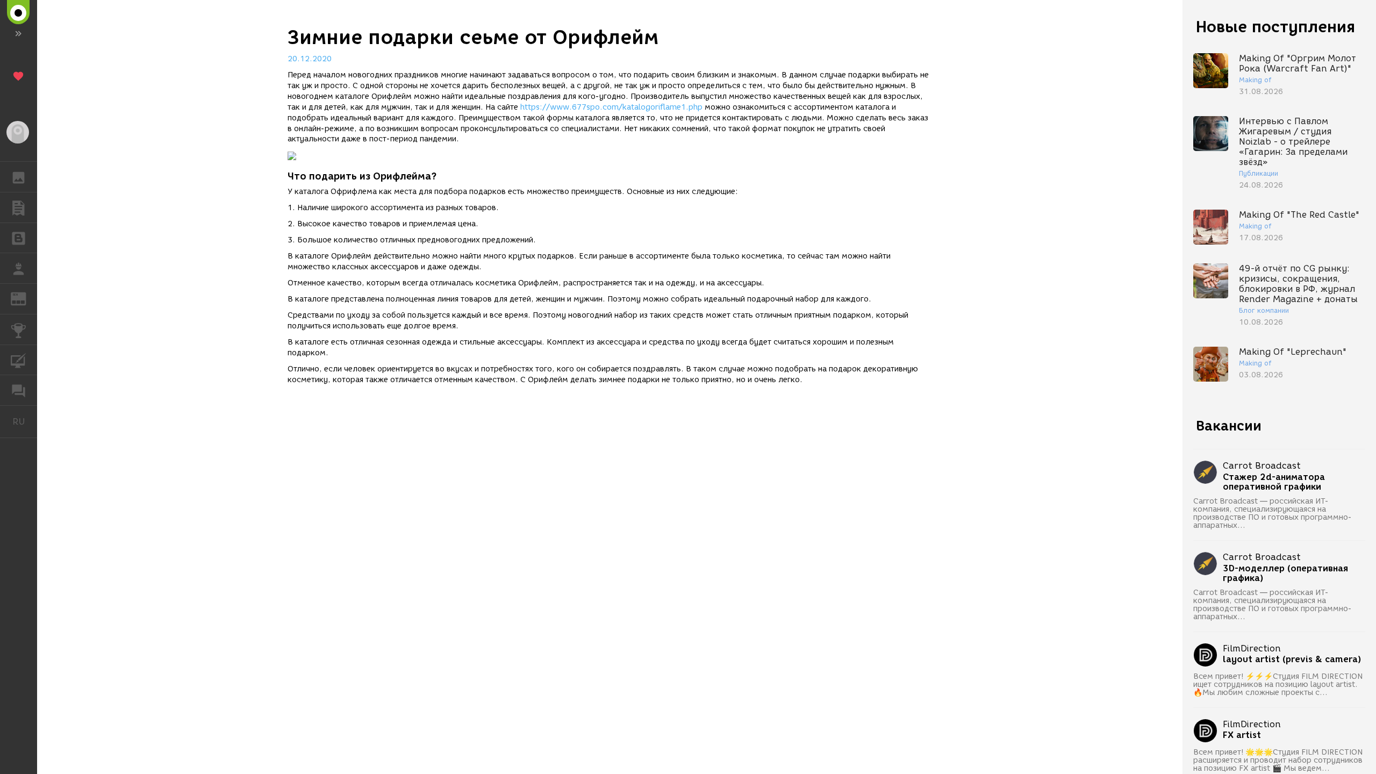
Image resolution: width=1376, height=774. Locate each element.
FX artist (1242, 735)
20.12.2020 (310, 58)
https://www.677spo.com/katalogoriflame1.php (611, 107)
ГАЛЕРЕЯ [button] (18, 177)
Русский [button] (24, 421)
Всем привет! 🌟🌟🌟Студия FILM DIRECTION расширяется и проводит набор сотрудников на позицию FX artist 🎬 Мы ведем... (1278, 760)
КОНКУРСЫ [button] (18, 329)
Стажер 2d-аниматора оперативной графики (1274, 482)
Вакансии (1229, 426)
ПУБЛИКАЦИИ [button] (18, 207)
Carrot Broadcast (1262, 466)
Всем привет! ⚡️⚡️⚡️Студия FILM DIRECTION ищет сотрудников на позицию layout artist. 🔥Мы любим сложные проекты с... (1278, 684)
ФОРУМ (18, 390)
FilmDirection (1252, 648)
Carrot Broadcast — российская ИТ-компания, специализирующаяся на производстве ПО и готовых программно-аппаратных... (1272, 513)
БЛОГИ (18, 238)
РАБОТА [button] (18, 268)
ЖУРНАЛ (25, 298)
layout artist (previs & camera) (1292, 659)
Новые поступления (1275, 26)
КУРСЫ (18, 360)
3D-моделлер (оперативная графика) (1285, 573)
